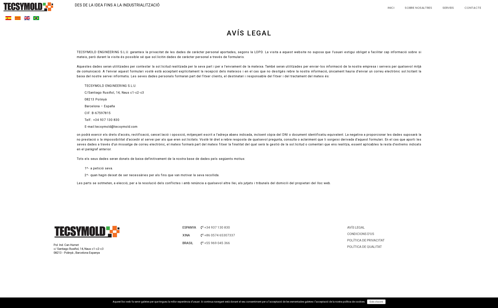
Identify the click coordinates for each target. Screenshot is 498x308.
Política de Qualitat (364, 247)
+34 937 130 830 (217, 227)
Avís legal (356, 227)
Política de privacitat (366, 240)
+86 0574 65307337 (219, 235)
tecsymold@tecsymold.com (116, 126)
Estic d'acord (376, 301)
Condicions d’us (360, 234)
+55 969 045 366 (217, 243)
